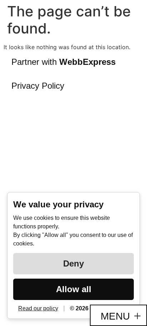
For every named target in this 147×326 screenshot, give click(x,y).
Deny (73, 263)
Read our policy (38, 308)
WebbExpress (87, 62)
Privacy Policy (37, 85)
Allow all (73, 289)
